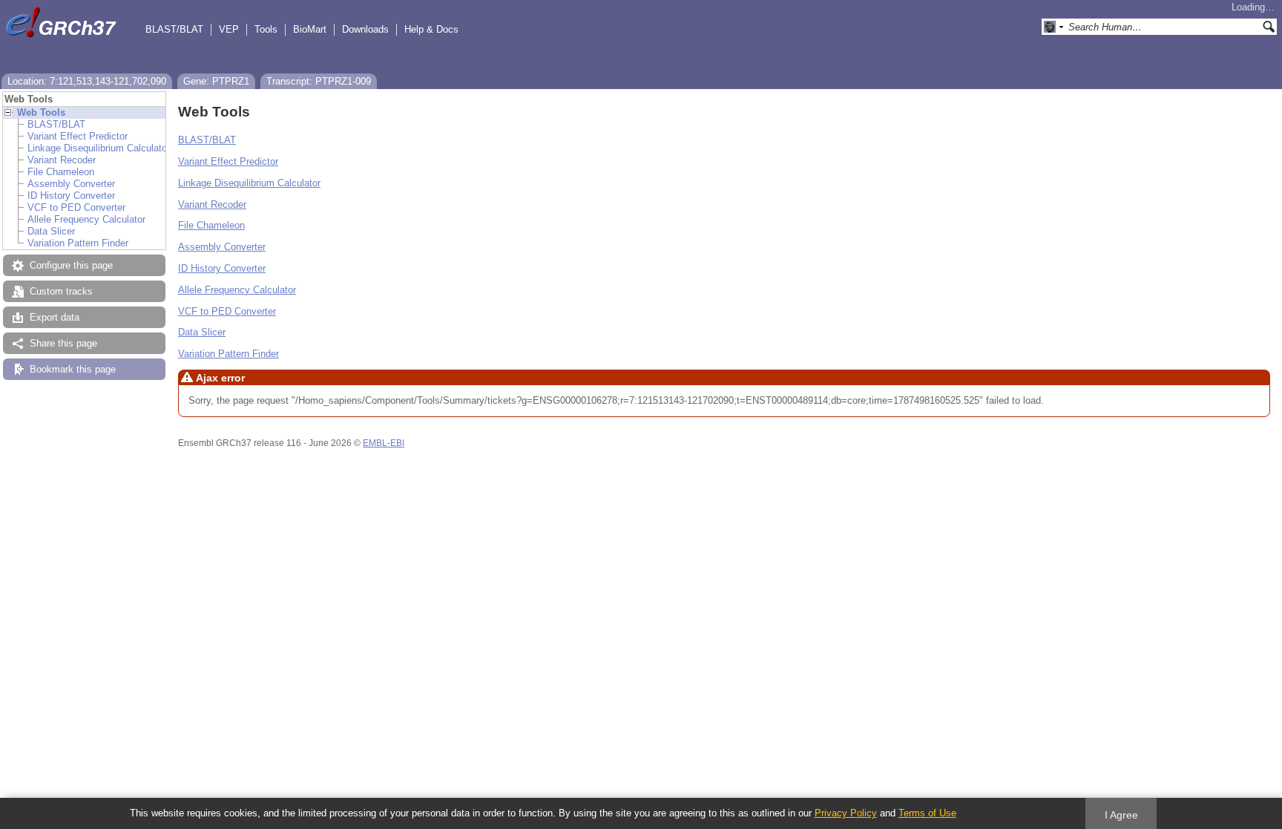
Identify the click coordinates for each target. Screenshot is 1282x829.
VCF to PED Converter (76, 207)
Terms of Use (927, 813)
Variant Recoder (61, 160)
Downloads (365, 29)
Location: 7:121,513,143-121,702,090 (86, 81)
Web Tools (41, 112)
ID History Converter (71, 195)
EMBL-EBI (383, 443)
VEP (229, 29)
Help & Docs (431, 29)
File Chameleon (60, 171)
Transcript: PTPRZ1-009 (318, 81)
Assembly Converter (71, 183)
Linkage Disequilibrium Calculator (98, 148)
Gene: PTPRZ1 (216, 81)
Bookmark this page (73, 369)
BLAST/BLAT (174, 29)
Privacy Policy (846, 813)
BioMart (309, 29)
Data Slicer (51, 231)
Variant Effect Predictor (77, 136)
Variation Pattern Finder (77, 243)
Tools (265, 29)
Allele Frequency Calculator (86, 219)
